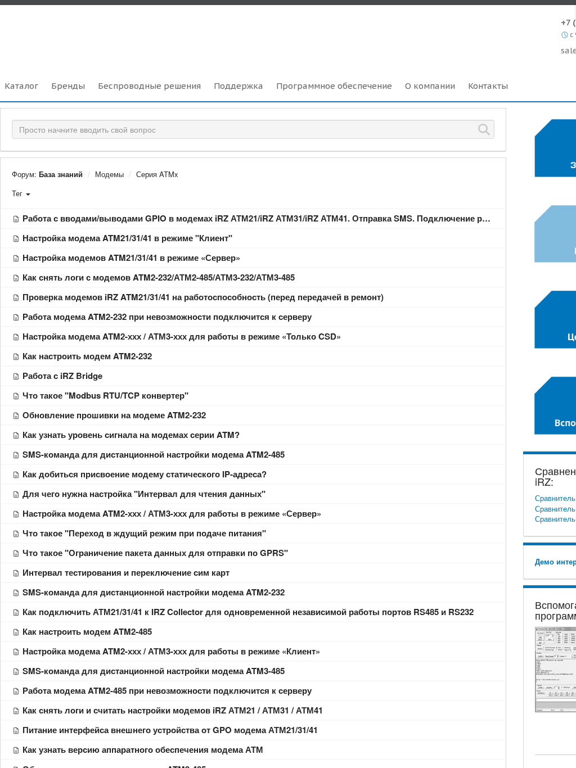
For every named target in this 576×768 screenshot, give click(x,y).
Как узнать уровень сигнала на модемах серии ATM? (131, 434)
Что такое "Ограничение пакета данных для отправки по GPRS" (155, 552)
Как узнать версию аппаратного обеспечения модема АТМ (142, 749)
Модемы (109, 174)
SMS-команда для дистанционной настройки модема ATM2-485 (153, 454)
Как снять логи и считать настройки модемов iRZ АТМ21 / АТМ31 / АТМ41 (172, 710)
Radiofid (97, 33)
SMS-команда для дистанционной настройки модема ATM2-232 (153, 592)
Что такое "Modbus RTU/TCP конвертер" (105, 395)
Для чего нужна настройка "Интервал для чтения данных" (144, 493)
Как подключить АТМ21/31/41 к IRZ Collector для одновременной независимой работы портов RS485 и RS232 (248, 612)
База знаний (61, 174)
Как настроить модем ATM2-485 (87, 631)
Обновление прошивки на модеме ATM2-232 (114, 415)
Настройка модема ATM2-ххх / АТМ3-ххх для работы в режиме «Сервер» (171, 513)
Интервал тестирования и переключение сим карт (126, 572)
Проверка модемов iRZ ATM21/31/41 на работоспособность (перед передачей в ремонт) (203, 297)
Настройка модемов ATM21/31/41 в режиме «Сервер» (131, 257)
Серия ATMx (157, 174)
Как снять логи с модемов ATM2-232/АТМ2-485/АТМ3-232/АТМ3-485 (158, 277)
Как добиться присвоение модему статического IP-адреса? (144, 474)
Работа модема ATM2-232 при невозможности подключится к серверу (167, 316)
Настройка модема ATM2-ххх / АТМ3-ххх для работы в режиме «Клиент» (171, 651)
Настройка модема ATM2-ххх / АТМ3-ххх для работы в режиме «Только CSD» (181, 336)
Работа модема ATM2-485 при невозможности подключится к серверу (167, 690)
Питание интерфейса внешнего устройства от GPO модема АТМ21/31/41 (170, 730)
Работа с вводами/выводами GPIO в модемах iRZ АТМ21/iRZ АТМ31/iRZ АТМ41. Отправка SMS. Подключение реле (259, 218)
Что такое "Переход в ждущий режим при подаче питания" (144, 533)
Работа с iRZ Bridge (62, 375)
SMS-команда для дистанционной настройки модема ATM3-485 (153, 671)
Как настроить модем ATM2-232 (87, 356)
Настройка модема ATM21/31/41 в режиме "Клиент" (127, 238)
